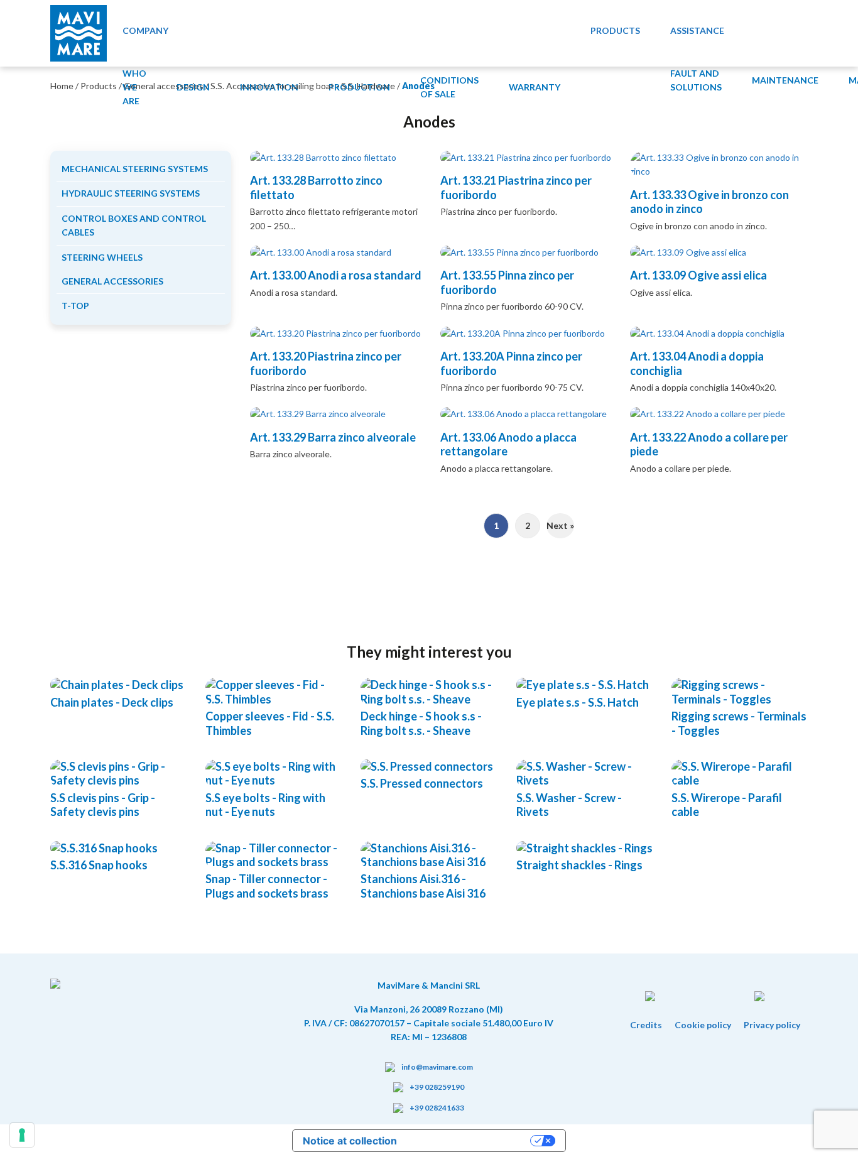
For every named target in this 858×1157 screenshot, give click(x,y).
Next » (560, 525)
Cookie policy (703, 1024)
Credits (646, 1024)
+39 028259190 (437, 1087)
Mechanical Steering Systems (135, 168)
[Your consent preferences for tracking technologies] (22, 1135)
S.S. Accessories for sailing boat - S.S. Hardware (302, 85)
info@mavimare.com (437, 1067)
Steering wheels (102, 257)
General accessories (164, 85)
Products (98, 85)
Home (61, 85)
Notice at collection (350, 1140)
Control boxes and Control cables (134, 225)
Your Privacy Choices (470, 1140)
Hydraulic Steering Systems (131, 193)
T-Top (75, 305)
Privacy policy (772, 1024)
